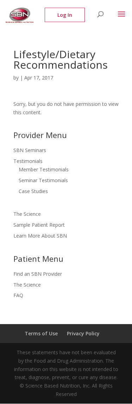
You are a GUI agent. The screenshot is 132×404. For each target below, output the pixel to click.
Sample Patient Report (39, 224)
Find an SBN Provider (37, 274)
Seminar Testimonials (43, 180)
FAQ (18, 295)
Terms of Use (41, 333)
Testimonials (28, 161)
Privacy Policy (83, 333)
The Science (27, 214)
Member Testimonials (44, 169)
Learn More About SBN (40, 235)
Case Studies (33, 191)
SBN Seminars (29, 150)
